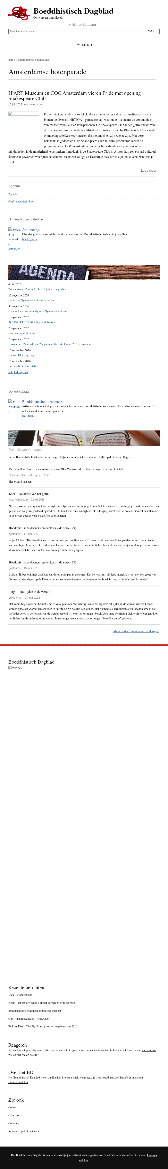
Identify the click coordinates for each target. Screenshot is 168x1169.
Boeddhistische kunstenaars (42, 401)
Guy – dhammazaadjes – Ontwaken (28, 1018)
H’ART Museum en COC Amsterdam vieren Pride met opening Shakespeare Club (74, 95)
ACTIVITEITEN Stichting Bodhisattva (31, 322)
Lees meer (148, 170)
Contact (12, 1107)
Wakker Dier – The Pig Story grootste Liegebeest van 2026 (42, 1026)
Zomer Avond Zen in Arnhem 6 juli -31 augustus (37, 289)
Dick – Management (20, 995)
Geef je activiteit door (21, 201)
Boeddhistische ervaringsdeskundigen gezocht (34, 1011)
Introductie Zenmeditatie (22, 366)
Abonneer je (31, 229)
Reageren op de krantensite (24, 1131)
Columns (13, 1123)
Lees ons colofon (18, 1082)
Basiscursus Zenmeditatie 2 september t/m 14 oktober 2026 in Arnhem (49, 344)
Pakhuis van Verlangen (26, 450)
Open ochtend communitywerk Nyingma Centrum (37, 311)
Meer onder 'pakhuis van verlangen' (136, 631)
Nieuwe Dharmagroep (21, 355)
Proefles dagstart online (22, 333)
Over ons (13, 1115)
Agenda (12, 194)
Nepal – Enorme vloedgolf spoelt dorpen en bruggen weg (41, 1003)
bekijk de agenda (18, 372)
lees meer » (28, 416)
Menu (87, 45)
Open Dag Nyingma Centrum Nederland (31, 300)
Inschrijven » (29, 239)
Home (11, 59)
